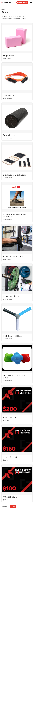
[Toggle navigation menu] (31, 2)
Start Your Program (22, 2)
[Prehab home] (6, 2)
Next (13, 506)
